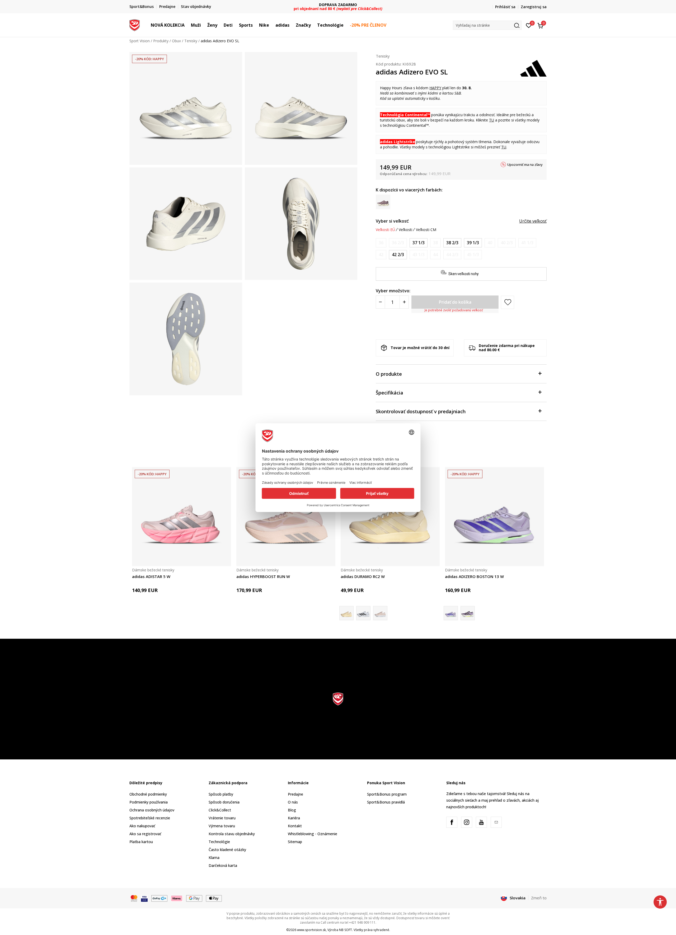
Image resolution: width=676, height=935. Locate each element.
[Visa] (144, 898)
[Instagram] (466, 822)
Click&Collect (220, 809)
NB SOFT (345, 930)
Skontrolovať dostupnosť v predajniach (421, 411)
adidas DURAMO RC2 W (363, 576)
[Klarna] (177, 898)
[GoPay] (159, 898)
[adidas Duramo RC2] (380, 613)
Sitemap (295, 841)
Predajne (295, 794)
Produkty (160, 40)
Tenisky (190, 40)
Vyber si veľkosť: (392, 221)
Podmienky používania (148, 802)
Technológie (219, 841)
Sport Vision (139, 40)
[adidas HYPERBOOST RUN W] (285, 516)
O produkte (389, 374)
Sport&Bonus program (387, 794)
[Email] (496, 822)
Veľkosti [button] (405, 230)
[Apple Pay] (214, 898)
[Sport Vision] (134, 24)
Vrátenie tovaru (222, 817)
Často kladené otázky (227, 849)
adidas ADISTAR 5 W (151, 576)
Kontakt (295, 825)
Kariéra (294, 817)
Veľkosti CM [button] (426, 230)
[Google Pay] (194, 898)
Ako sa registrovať (145, 833)
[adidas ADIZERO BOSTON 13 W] (494, 516)
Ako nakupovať (142, 825)
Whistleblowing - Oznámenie (312, 833)
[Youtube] (481, 822)
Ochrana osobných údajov (151, 809)
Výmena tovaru (222, 825)
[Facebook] (452, 822)
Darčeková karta (223, 865)
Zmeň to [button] (539, 897)
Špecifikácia (389, 392)
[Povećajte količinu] (404, 302)
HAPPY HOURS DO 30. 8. (338, 5)
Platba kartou (141, 841)
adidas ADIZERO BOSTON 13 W (474, 576)
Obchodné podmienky (148, 794)
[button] (187, 25)
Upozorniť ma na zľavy (525, 164)
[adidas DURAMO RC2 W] (390, 516)
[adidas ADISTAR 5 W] (181, 516)
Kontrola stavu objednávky (232, 833)
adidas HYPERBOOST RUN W (263, 576)
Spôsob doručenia (224, 802)
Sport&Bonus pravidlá (386, 802)
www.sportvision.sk (311, 930)
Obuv (176, 40)
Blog (292, 809)
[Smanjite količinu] (380, 302)
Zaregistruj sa (534, 6)
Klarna (214, 857)
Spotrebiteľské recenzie (149, 817)
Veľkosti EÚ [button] (385, 230)
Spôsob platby (221, 794)
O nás (293, 802)
